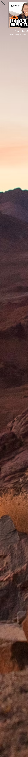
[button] (3, 3)
